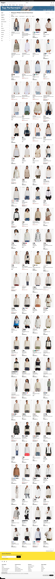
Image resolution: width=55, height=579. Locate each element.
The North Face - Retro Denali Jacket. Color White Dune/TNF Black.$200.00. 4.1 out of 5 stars (27, 432)
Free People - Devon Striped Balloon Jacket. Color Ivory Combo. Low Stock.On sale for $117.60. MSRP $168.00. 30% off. (38, 112)
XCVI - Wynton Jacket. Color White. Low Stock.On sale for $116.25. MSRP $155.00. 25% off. (48, 70)
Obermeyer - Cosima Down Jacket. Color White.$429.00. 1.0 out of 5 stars (27, 495)
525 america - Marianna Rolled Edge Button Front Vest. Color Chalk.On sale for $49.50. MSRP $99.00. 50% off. (38, 133)
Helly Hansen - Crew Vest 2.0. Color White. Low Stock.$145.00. (48, 453)
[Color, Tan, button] (23, 116)
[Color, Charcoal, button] (27, 520)
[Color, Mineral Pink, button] (48, 53)
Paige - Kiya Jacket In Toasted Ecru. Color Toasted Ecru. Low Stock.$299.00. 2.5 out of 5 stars (38, 453)
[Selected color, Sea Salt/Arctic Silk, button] (12, 158)
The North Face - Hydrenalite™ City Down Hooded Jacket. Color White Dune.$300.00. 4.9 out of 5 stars (48, 239)
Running (42, 569)
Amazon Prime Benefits (5, 569)
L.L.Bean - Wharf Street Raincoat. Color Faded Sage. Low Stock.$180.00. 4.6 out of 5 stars (48, 388)
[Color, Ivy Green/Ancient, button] (45, 137)
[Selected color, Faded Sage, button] (44, 393)
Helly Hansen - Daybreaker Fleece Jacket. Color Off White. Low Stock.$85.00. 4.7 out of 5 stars (27, 325)
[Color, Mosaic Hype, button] (27, 308)
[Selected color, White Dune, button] (44, 158)
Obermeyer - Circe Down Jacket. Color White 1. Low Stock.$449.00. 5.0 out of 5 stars (16, 239)
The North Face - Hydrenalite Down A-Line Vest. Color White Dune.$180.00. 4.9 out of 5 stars (48, 367)
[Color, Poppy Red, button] (38, 541)
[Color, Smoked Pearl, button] (35, 287)
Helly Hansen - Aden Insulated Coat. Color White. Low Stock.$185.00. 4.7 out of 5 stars (38, 495)
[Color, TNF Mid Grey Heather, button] (34, 414)
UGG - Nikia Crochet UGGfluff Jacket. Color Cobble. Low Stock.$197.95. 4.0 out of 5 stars (16, 70)
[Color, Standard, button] (23, 201)
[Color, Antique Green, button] (34, 32)
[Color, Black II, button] (25, 520)
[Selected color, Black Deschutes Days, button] (12, 436)
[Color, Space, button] (25, 414)
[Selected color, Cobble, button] (12, 74)
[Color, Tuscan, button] (39, 541)
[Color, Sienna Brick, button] (13, 201)
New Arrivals (43, 568)
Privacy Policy (26, 573)
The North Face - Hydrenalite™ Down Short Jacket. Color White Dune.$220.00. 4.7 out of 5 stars (27, 537)
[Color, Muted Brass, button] (35, 265)
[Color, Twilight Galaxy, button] (38, 436)
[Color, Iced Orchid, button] (39, 32)
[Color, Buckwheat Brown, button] (46, 329)
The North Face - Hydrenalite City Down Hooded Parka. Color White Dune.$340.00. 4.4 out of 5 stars (38, 283)
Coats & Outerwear (21, 16)
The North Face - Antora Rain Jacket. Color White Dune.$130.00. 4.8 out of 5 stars (16, 474)
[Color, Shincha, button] (35, 179)
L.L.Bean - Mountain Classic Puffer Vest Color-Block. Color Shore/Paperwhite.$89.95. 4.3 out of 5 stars (48, 261)
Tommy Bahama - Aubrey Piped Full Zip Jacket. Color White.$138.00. (27, 49)
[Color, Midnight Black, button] (46, 393)
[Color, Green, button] (47, 308)
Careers (3, 567)
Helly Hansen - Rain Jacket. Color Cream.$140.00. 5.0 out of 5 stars (16, 133)
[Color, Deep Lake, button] (35, 32)
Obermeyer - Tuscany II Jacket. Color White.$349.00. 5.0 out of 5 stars (27, 516)
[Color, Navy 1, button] (25, 329)
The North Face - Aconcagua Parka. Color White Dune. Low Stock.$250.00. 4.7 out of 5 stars (38, 325)
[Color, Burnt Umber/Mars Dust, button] (36, 350)
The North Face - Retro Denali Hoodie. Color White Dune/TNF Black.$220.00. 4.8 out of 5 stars (38, 367)
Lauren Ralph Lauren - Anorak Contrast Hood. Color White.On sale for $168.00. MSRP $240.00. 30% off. (48, 175)
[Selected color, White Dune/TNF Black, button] (33, 371)
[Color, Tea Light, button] (47, 53)
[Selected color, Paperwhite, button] (33, 32)
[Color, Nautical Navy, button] (16, 201)
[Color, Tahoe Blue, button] (36, 265)
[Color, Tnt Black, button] (14, 308)
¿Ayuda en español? (17, 568)
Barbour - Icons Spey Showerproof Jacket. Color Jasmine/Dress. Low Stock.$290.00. (48, 133)
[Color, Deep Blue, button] (45, 393)
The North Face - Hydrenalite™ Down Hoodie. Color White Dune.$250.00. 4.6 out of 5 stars (16, 537)
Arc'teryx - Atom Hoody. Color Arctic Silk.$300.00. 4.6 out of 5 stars (38, 175)
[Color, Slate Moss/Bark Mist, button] (13, 478)
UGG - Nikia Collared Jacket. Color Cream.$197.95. (48, 28)
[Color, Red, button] (26, 243)
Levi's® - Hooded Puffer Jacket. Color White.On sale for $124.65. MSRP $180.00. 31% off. (27, 218)
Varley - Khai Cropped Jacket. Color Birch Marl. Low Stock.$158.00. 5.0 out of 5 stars (48, 218)
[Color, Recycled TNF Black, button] (14, 371)
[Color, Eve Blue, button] (46, 32)
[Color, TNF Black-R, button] (15, 371)
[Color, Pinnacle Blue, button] (23, 137)
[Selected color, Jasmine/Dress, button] (44, 137)
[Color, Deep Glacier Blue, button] (38, 32)
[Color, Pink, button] (45, 308)
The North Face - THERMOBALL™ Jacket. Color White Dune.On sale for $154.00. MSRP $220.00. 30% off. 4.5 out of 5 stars (38, 432)
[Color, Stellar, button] (23, 308)
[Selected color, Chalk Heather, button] (12, 520)
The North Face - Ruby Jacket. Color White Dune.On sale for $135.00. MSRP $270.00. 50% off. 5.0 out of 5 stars (16, 283)
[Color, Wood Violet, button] (36, 32)
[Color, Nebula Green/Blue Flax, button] (34, 350)
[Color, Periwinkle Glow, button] (26, 393)
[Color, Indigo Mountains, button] (26, 308)
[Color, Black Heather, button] (13, 520)
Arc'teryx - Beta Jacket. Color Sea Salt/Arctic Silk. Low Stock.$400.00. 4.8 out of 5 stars (16, 154)
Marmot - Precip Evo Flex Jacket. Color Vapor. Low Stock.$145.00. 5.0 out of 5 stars (38, 70)
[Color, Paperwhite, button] (47, 393)
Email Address (5, 556)
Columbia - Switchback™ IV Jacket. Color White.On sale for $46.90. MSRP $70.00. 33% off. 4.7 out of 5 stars (38, 537)
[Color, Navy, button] (14, 137)
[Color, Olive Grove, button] (36, 74)
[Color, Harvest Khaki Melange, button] (23, 32)
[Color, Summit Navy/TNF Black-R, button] (13, 371)
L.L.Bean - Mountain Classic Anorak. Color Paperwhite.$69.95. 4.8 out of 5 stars (38, 28)
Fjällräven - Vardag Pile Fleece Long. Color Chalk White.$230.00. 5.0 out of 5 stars (48, 325)
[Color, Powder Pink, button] (35, 541)
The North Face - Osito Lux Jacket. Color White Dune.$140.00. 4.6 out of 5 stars (27, 346)
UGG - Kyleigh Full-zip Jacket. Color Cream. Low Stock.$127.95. (38, 154)
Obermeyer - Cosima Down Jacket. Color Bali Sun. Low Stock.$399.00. (16, 325)
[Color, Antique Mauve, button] (50, 53)
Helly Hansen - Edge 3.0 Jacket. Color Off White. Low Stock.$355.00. (27, 239)
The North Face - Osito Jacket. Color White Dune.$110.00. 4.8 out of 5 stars (38, 516)
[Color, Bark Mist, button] (35, 436)
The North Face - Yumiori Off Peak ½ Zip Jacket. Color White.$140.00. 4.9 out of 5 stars (27, 367)
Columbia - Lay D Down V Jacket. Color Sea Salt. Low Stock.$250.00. (16, 261)
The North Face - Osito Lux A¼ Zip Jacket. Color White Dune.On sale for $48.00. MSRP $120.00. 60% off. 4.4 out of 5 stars (16, 346)
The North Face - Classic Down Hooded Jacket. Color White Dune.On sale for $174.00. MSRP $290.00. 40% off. (48, 283)
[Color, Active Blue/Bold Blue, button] (14, 478)
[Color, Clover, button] (14, 201)
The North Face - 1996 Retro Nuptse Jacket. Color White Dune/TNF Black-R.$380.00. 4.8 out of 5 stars (16, 367)
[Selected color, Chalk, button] (33, 308)
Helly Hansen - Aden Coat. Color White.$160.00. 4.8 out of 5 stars (16, 453)
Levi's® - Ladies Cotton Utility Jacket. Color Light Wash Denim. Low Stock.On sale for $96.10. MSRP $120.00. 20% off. (27, 112)
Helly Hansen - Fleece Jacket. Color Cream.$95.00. (27, 133)
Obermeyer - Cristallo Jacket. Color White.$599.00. (38, 239)
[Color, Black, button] (45, 32)
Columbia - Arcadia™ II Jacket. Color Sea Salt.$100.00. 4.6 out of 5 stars (48, 49)
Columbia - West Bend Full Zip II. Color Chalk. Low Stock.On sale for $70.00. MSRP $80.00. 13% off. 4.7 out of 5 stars (48, 495)
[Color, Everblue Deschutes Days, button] (14, 436)
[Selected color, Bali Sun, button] (22, 308)
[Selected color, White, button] (44, 74)
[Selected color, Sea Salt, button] (44, 53)
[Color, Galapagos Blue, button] (35, 74)
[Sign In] (51, 3)
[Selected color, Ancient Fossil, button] (22, 179)
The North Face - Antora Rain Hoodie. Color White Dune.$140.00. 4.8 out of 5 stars (48, 537)
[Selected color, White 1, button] (12, 243)
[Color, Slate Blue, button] (13, 222)
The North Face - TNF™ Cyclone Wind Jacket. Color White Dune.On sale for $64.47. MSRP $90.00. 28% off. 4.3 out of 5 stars (27, 474)
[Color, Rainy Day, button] (46, 53)
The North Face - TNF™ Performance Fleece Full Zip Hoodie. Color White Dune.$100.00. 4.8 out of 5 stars (16, 410)
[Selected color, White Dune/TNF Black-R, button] (12, 371)
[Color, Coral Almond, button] (13, 137)
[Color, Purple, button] (34, 499)
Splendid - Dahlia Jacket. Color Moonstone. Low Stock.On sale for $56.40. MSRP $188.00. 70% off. (38, 196)
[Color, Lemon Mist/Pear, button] (26, 371)
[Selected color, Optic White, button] (22, 201)
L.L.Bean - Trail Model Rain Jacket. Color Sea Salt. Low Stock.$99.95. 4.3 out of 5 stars (16, 196)
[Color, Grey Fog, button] (36, 478)
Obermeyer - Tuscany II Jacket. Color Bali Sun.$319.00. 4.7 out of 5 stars (27, 304)
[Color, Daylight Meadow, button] (25, 308)
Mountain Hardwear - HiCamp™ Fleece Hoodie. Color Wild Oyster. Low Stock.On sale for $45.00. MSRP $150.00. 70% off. (38, 218)
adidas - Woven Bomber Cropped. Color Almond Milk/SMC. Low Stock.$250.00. (38, 388)
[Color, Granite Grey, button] (23, 350)
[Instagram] (2, 561)
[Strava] (6, 561)
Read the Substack (31, 0)
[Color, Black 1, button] (45, 53)
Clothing (16, 16)
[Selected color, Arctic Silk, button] (22, 158)
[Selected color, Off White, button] (22, 243)
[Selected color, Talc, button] (22, 265)
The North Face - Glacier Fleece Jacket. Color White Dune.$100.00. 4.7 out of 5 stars (38, 410)
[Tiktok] (4, 561)
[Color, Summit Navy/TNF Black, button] (16, 371)
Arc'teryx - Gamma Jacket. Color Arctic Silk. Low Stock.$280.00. (27, 154)
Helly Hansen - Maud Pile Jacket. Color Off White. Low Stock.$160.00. (48, 304)
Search (27, 2)
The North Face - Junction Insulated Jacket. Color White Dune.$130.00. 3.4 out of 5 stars (48, 516)
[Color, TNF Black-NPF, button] (13, 499)
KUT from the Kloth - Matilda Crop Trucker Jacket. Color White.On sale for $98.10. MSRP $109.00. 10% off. (27, 91)
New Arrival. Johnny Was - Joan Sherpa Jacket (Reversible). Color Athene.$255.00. (16, 28)
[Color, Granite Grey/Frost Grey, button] (38, 350)
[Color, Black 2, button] (23, 329)
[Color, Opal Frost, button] (25, 478)
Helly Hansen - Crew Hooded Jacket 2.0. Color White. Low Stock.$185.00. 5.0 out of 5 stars (38, 474)
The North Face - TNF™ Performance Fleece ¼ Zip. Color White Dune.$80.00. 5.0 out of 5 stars (27, 410)
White (33, 16)
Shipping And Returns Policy (19, 569)
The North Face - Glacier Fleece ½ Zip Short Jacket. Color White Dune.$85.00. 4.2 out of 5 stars (48, 410)
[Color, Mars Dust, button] (27, 393)
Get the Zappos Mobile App (5, 568)
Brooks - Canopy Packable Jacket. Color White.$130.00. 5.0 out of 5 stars (27, 453)
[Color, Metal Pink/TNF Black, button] (18, 371)
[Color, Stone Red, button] (13, 158)
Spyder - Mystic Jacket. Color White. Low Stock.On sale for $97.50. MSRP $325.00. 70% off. (48, 196)
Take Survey (29, 569)
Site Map (29, 568)
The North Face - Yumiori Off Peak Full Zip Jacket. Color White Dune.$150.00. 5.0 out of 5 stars (38, 346)
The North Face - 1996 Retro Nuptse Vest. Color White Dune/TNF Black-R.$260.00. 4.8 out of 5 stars (48, 346)
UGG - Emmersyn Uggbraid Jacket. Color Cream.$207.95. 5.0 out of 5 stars (38, 261)
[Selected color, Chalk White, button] (44, 329)
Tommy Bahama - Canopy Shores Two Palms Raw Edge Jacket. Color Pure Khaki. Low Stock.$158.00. (16, 112)
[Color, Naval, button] (34, 308)
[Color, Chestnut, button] (13, 74)
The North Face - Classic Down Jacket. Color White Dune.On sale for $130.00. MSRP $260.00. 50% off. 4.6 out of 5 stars (16, 304)
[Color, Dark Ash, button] (34, 265)
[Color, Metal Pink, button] (16, 414)
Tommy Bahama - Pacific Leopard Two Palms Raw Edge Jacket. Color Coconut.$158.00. (16, 49)
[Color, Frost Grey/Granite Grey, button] (15, 478)
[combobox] (15, 3)
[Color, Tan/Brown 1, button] (45, 116)
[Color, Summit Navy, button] (45, 436)
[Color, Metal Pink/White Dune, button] (39, 350)
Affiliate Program (30, 567)
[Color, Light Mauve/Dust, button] (38, 74)
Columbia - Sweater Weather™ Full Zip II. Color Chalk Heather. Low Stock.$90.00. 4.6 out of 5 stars (16, 516)
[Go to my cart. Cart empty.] (53, 3)
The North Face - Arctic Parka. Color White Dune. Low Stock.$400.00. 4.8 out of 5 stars (16, 495)
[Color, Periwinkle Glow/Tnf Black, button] (45, 414)
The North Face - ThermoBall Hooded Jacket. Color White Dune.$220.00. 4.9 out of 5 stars (48, 432)
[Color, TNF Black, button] (45, 158)
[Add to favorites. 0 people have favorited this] (20, 18)
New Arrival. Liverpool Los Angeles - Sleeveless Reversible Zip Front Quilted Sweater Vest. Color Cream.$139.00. (27, 28)
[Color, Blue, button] (25, 243)
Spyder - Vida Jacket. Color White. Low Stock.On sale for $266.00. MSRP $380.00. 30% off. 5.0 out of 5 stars (16, 218)
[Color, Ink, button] (34, 158)
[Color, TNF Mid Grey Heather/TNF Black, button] (27, 436)
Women (27, 16)
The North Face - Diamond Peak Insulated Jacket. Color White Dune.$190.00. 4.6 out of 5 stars (27, 388)
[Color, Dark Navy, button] (45, 179)
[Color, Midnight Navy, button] (34, 243)
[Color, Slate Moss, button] (13, 350)
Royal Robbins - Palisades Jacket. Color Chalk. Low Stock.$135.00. (38, 304)
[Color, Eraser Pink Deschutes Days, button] (13, 436)
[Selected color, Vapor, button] (33, 74)
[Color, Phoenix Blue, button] (34, 541)
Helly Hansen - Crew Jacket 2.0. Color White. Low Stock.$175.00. (48, 474)
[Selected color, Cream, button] (22, 32)
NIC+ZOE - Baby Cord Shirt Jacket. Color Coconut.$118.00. (38, 49)
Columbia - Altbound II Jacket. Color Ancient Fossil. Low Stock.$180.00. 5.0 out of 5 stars (27, 175)
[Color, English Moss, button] (45, 74)
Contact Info (16, 567)
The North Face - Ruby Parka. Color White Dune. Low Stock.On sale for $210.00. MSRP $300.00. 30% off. (27, 283)
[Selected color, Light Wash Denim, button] (22, 116)
